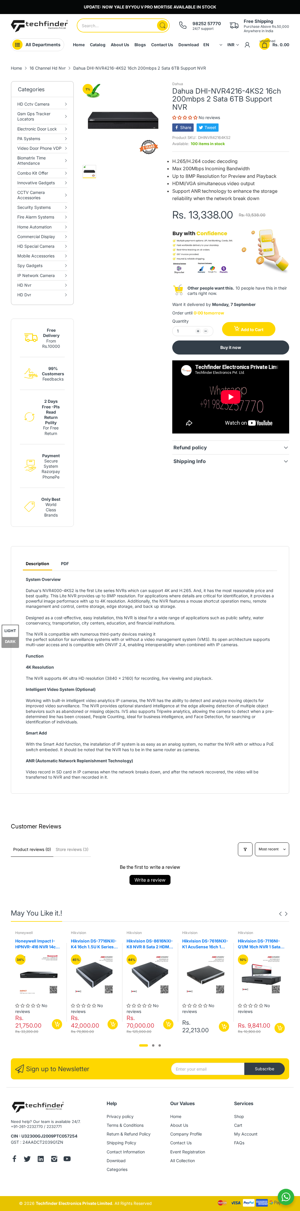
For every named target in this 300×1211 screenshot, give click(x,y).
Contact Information (126, 1151)
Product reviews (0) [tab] (32, 849)
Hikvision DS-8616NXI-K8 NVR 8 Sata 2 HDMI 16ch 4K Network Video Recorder (150, 943)
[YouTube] (67, 1159)
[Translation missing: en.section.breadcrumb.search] (162, 25)
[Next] (280, 913)
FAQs (239, 1142)
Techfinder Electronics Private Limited (74, 1203)
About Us (179, 1125)
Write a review (150, 880)
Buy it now (230, 347)
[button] (185, 117)
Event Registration (187, 1151)
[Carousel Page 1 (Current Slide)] (143, 1045)
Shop (239, 1116)
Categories (117, 1169)
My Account (246, 1133)
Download (116, 1160)
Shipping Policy (121, 1142)
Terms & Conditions (125, 1125)
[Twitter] (27, 1159)
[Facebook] (14, 1159)
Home (175, 1116)
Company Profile (186, 1133)
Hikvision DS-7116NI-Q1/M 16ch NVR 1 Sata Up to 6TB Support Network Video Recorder (259, 943)
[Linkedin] (41, 1159)
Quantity (180, 321)
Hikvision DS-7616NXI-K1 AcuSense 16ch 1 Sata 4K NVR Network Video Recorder (205, 943)
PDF (65, 563)
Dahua (177, 84)
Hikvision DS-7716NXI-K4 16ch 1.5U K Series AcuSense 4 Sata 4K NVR (94, 943)
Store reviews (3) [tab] (72, 849)
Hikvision (78, 932)
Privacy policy (120, 1116)
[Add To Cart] (57, 1024)
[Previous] (286, 913)
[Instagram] (54, 1159)
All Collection (182, 1160)
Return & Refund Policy (129, 1133)
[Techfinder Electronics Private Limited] (39, 26)
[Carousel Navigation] (283, 913)
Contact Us (181, 1142)
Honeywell (24, 932)
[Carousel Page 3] (159, 1045)
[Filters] (245, 849)
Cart (238, 1125)
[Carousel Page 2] (153, 1045)
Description (37, 563)
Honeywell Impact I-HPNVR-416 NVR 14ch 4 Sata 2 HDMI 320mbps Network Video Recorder (38, 943)
